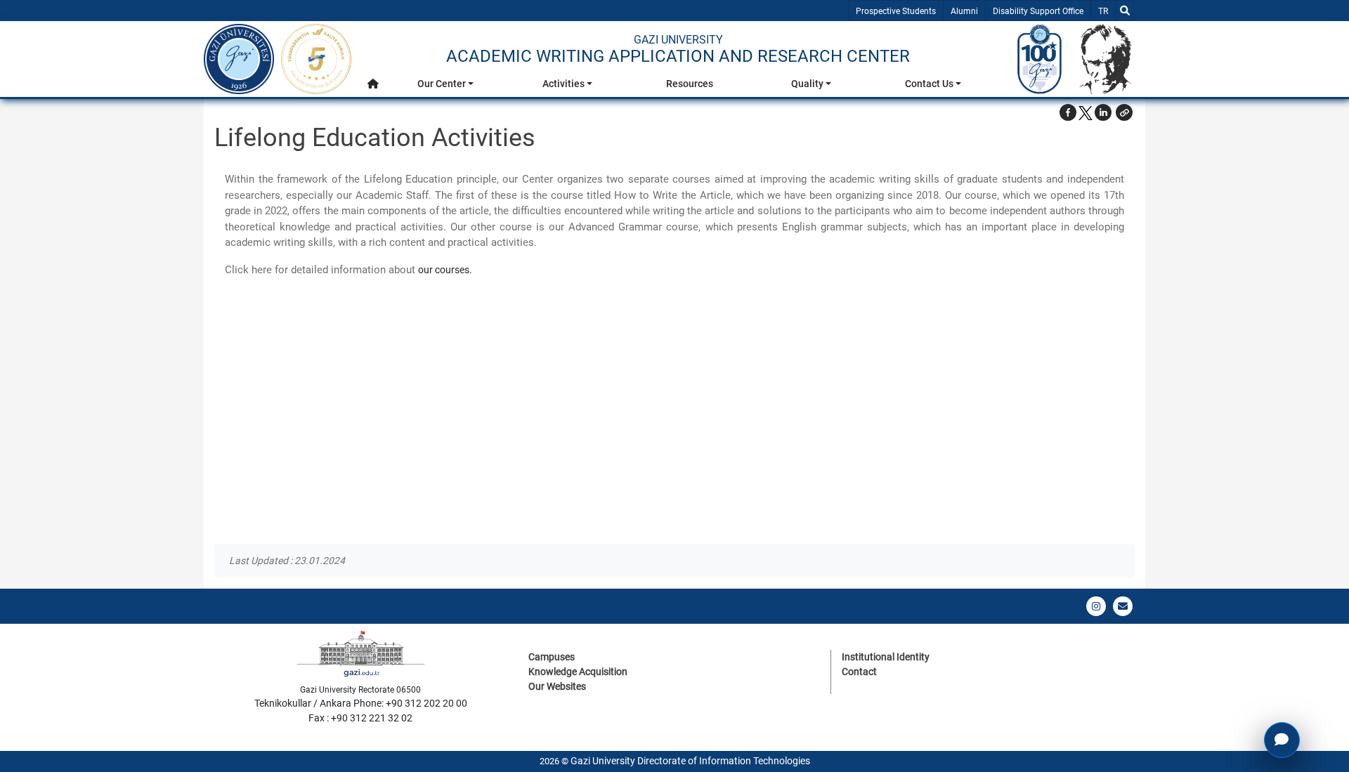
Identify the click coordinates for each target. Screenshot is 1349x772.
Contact (859, 671)
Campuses (551, 656)
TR (1106, 11)
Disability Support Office (1038, 11)
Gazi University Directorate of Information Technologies (690, 760)
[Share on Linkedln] (1103, 112)
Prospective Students (896, 11)
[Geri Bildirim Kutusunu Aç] (1282, 740)
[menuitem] (373, 87)
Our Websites (557, 686)
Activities (563, 83)
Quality (807, 83)
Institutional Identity (886, 656)
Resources (689, 83)
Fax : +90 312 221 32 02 (360, 718)
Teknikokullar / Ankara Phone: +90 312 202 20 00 (360, 703)
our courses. (445, 269)
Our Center (441, 83)
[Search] (1125, 10)
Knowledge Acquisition (577, 671)
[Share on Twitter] (1085, 112)
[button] (373, 84)
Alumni (964, 11)
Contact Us (929, 83)
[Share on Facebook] (1067, 112)
